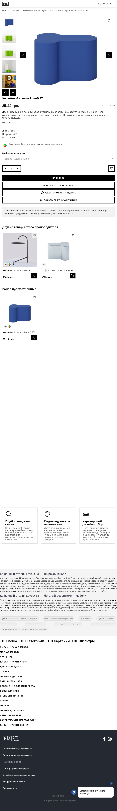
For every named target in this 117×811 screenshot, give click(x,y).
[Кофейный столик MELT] (20, 250)
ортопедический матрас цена (68, 624)
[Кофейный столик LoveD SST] (58, 250)
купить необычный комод (77, 580)
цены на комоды (72, 600)
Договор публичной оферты (16, 768)
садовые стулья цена (29, 586)
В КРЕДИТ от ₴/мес (58, 185)
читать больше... (11, 118)
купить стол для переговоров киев (58, 618)
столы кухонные (8, 624)
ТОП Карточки (58, 641)
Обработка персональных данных (19, 775)
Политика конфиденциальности (18, 748)
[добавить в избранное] (111, 168)
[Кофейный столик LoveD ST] (20, 312)
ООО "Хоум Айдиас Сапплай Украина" (58, 800)
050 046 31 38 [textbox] (104, 3)
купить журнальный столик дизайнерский (19, 618)
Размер (6, 122)
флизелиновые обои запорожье (29, 603)
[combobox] (104, 4)
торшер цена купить (68, 591)
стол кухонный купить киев (103, 624)
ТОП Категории (31, 641)
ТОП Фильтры (83, 641)
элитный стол (85, 618)
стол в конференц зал (35, 624)
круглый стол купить (106, 618)
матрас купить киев (10, 629)
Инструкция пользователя (15, 781)
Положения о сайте (12, 762)
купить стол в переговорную (34, 629)
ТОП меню (8, 641)
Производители (10, 788)
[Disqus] (58, 380)
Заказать (59, 178)
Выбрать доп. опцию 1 (14, 153)
